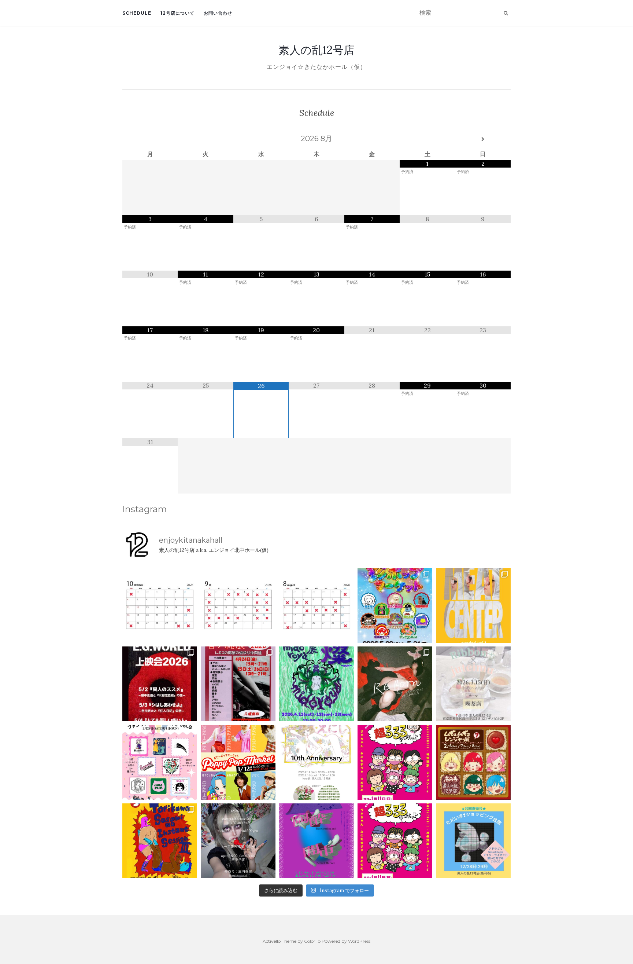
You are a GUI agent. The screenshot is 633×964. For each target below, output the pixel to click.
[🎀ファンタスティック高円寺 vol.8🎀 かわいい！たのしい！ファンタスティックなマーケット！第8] (159, 762)
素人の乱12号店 (316, 49)
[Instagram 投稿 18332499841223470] (473, 605)
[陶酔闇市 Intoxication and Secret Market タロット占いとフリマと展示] (316, 840)
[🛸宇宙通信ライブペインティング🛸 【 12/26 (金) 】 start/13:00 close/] (238, 840)
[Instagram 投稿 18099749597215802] (238, 605)
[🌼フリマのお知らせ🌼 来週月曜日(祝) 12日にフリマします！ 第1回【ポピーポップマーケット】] (238, 762)
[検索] (506, 13)
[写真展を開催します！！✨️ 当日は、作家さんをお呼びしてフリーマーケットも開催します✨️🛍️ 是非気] (395, 683)
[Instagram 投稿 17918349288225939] (159, 605)
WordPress (359, 941)
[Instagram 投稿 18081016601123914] (159, 683)
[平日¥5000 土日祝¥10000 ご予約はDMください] (316, 605)
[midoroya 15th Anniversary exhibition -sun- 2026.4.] (316, 683)
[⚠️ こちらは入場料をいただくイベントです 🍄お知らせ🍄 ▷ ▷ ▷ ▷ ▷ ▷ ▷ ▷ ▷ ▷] (159, 840)
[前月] (150, 139)
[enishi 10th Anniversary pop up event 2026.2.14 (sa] (316, 762)
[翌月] (483, 139)
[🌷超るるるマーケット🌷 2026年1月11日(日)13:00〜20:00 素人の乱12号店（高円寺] (395, 762)
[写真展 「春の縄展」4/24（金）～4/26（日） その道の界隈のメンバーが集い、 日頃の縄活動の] (238, 683)
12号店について (177, 13)
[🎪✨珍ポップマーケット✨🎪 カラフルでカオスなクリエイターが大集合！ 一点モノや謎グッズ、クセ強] (395, 605)
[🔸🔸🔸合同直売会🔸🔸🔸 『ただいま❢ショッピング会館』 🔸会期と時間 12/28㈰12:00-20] (473, 840)
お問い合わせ (218, 13)
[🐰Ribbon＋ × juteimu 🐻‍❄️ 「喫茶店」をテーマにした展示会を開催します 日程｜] (473, 683)
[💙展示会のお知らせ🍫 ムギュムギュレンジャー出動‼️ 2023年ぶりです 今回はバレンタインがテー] (473, 762)
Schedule (136, 13)
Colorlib (312, 941)
